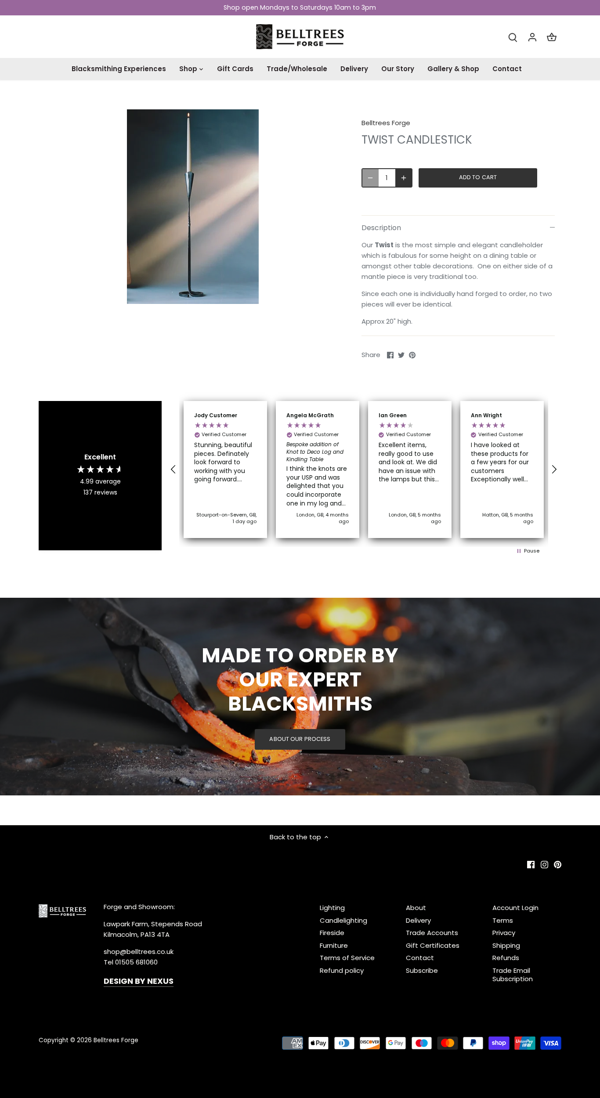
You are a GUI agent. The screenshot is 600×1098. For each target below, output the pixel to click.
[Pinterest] (487, 1055)
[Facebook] (460, 1055)
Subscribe (540, 1028)
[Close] (570, 929)
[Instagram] (473, 1055)
